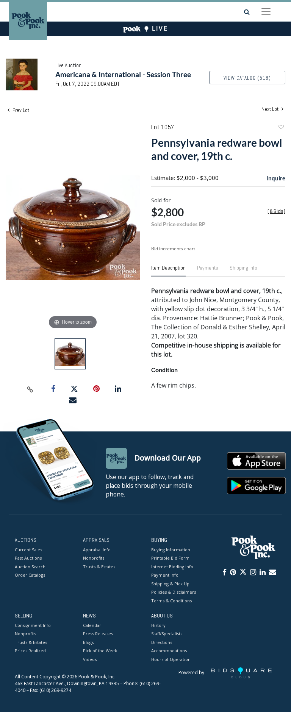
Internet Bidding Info (172, 566)
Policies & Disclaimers (173, 592)
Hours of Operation (171, 659)
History (158, 625)
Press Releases (98, 633)
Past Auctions (28, 558)
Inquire (275, 178)
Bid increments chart (173, 248)
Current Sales (28, 549)
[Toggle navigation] (266, 12)
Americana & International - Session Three (123, 74)
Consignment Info (33, 625)
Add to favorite (280, 128)
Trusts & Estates (99, 566)
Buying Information (170, 549)
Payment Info (164, 575)
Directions (161, 642)
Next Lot (270, 109)
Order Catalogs (30, 575)
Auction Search (30, 566)
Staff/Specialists (166, 633)
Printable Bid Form (170, 558)
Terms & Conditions (171, 600)
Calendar (92, 625)
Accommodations (169, 650)
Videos (90, 659)
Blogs (88, 642)
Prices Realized (30, 650)
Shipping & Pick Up (170, 583)
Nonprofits (93, 558)
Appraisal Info (97, 549)
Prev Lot (20, 110)
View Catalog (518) (247, 78)
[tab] (168, 271)
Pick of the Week (100, 650)
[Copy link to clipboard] (30, 389)
